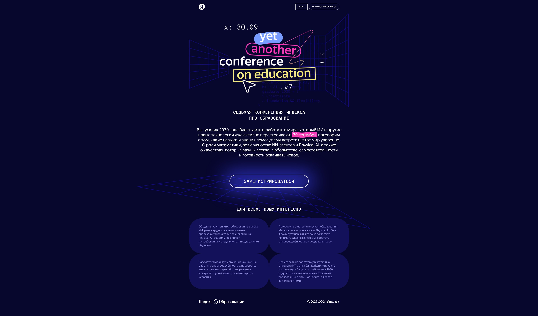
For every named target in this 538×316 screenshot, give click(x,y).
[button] (301, 7)
